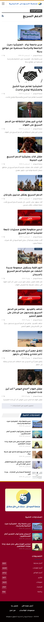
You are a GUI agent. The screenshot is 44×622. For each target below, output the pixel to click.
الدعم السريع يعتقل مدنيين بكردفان (23, 195)
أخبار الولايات (38, 26)
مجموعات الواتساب (26, 610)
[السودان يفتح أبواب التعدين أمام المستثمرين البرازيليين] (37, 434)
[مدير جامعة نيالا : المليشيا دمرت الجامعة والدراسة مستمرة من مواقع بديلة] (30, 33)
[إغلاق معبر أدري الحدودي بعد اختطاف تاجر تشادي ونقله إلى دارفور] (30, 339)
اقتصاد (39, 587)
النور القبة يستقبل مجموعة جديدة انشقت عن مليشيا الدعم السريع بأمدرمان (24, 271)
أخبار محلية (38, 137)
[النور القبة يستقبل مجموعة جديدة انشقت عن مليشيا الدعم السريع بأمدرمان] (30, 256)
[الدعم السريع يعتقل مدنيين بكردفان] (30, 183)
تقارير (40, 176)
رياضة (40, 592)
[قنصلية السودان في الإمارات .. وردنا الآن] (37, 475)
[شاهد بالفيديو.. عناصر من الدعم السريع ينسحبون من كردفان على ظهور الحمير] (30, 297)
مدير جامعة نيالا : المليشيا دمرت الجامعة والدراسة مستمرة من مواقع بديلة (22, 48)
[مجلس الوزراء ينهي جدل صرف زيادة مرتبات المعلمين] (37, 444)
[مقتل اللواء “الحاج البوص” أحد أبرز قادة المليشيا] (30, 377)
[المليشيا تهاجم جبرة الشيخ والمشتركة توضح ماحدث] (30, 74)
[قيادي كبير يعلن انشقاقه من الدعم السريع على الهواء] (30, 110)
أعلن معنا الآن (27, 606)
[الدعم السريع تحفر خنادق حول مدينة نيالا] (37, 455)
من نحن (12, 610)
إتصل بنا (14, 606)
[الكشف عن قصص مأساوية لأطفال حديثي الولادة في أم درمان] (37, 465)
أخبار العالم (38, 573)
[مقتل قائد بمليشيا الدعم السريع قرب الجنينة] (30, 145)
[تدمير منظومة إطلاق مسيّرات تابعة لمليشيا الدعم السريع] (30, 218)
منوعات (39, 290)
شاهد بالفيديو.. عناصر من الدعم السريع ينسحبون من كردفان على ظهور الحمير (24, 313)
